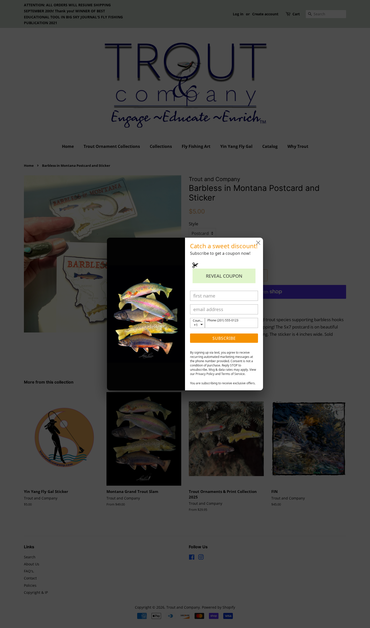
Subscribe (224, 338)
